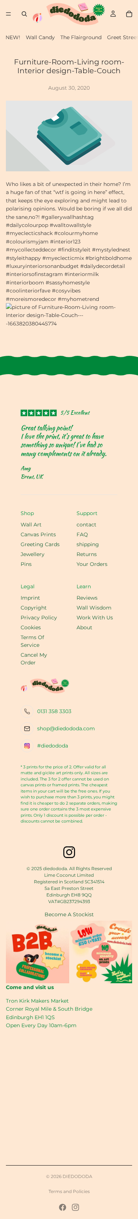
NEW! (13, 37)
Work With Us (95, 617)
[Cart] (129, 14)
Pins (26, 564)
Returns (87, 554)
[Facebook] (62, 1207)
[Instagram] (75, 1207)
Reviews (87, 597)
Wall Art (31, 524)
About (84, 627)
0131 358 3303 (54, 711)
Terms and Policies (69, 1191)
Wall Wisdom (94, 607)
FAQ (82, 534)
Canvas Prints (38, 534)
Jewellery (33, 554)
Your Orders (92, 564)
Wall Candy (40, 37)
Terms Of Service (32, 641)
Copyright (34, 607)
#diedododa (52, 745)
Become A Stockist (69, 914)
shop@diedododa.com (66, 728)
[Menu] (8, 13)
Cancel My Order (34, 659)
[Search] (24, 14)
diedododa (77, 1176)
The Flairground (81, 37)
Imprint (30, 597)
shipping (88, 544)
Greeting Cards (40, 544)
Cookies (31, 627)
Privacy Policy (39, 617)
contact (86, 524)
